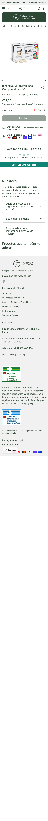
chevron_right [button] (41, 17)
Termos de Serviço (10, 315)
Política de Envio (9, 311)
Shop (13, 26)
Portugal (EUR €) (12, 444)
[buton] (14, 440)
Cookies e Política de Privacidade (16, 302)
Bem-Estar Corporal (30, 26)
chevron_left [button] (7, 17)
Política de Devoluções (12, 306)
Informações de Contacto (13, 298)
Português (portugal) (14, 440)
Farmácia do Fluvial (15, 431)
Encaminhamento (21, 104)
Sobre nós (6, 293)
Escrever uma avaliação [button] (24, 164)
